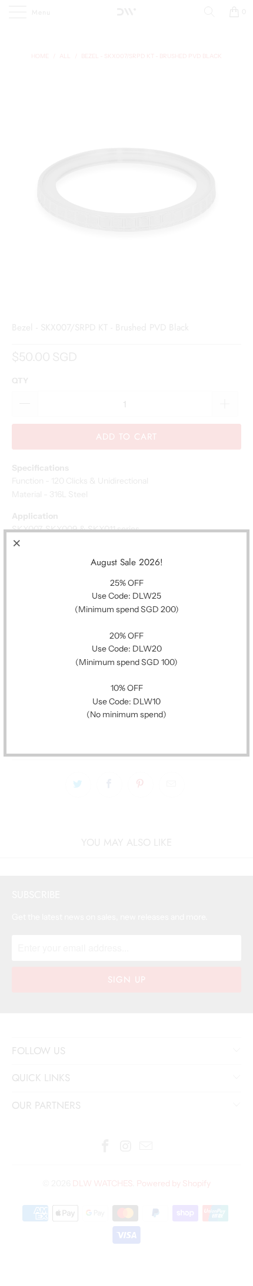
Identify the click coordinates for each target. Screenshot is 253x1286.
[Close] (17, 542)
